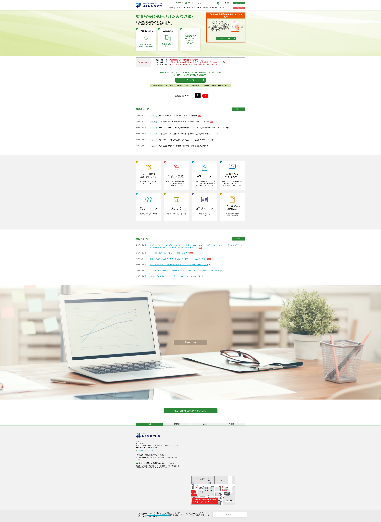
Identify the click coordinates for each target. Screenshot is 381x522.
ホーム (171, 7)
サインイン (239, 3)
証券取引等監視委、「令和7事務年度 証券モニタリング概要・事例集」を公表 (179, 265)
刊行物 (205, 7)
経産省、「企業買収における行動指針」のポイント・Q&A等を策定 (175, 276)
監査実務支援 (196, 7)
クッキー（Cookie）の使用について (158, 515)
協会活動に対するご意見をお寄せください (191, 411)
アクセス (180, 3)
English (227, 3)
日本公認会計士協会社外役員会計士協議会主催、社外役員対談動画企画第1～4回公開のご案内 (194, 128)
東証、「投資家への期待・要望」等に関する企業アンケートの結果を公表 (177, 259)
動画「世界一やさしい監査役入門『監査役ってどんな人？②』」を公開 (186, 140)
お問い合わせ (191, 3)
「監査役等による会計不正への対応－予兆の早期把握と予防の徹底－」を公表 (198, 62)
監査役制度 (214, 7)
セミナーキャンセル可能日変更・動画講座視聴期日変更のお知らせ (194, 64)
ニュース (179, 7)
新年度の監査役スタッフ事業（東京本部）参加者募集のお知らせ (183, 146)
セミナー (187, 7)
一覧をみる (238, 109)
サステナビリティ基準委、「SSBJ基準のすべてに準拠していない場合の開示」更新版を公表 (185, 270)
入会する (239, 8)
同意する (229, 515)
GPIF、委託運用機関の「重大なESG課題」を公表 (168, 253)
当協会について (225, 7)
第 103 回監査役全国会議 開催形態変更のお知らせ (188, 60)
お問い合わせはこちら (145, 450)
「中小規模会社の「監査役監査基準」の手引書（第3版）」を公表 (184, 121)
